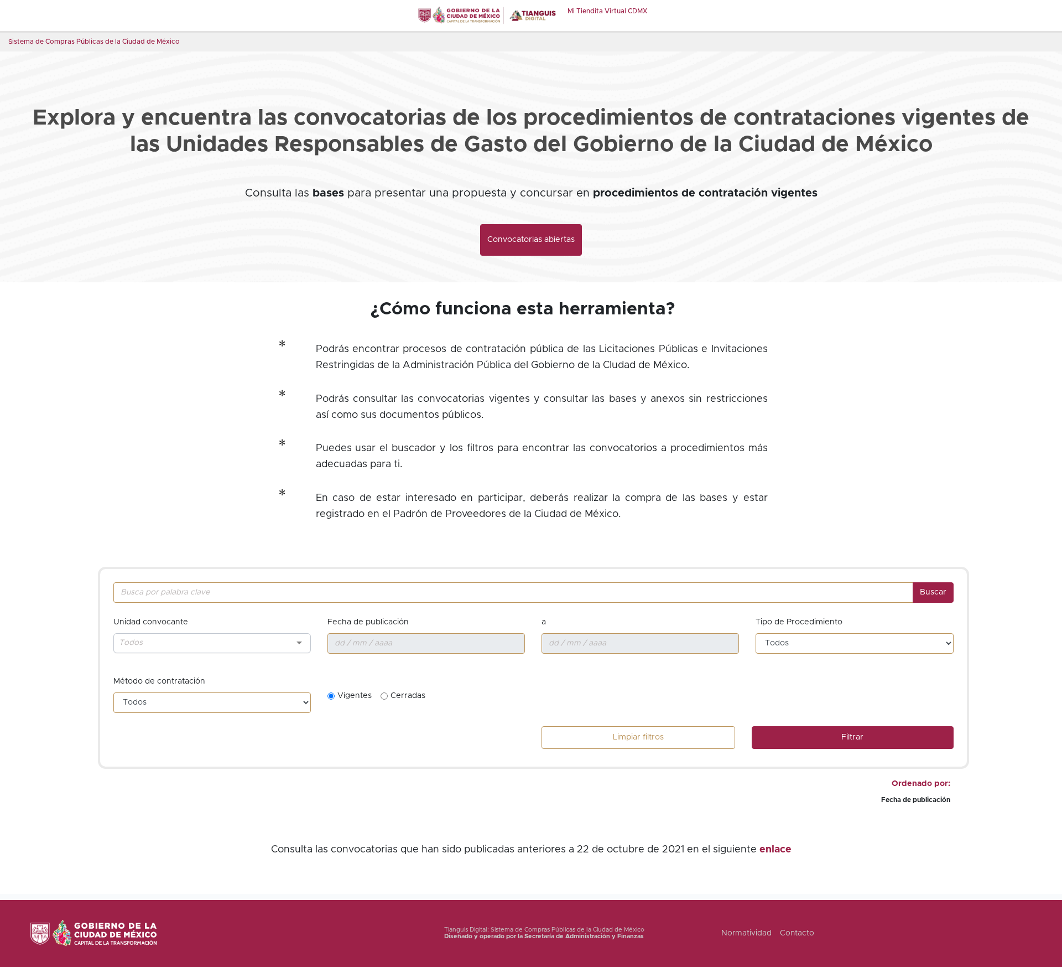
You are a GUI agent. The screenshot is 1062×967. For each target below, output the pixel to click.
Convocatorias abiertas (531, 240)
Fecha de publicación (368, 622)
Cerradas (408, 696)
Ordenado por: (921, 784)
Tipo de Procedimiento (799, 622)
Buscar (933, 592)
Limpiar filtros (638, 737)
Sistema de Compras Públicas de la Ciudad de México (94, 41)
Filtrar (852, 737)
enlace (775, 850)
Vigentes (354, 696)
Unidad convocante (150, 622)
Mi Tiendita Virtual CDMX (607, 11)
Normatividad (746, 933)
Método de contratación (159, 681)
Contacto (797, 933)
